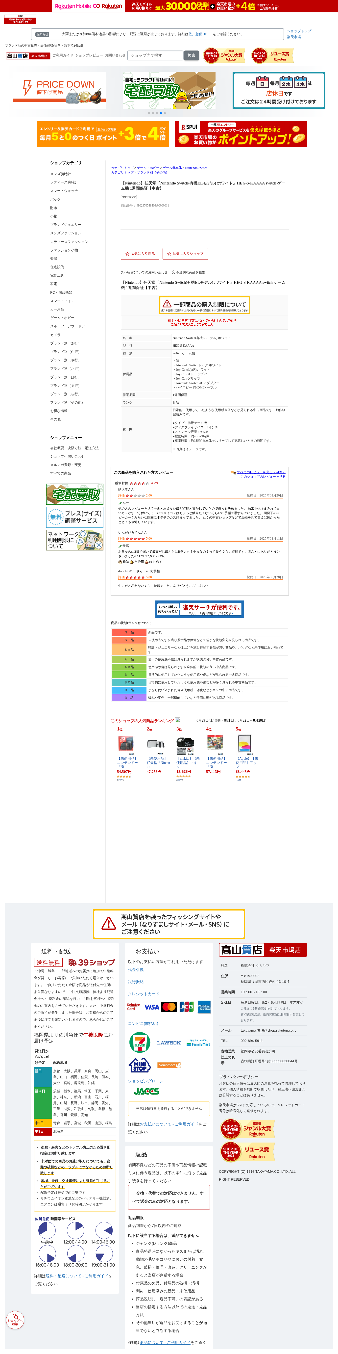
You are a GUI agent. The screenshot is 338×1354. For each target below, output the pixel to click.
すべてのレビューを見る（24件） (261, 472)
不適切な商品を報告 (190, 272)
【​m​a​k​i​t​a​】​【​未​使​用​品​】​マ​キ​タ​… (188, 763)
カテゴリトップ (122, 168)
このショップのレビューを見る (263, 476)
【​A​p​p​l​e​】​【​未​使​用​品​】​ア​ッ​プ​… (247, 763)
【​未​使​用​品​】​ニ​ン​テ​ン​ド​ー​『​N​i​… (127, 763)
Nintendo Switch (196, 168)
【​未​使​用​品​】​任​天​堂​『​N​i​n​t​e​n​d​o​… (158, 763)
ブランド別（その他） (153, 172)
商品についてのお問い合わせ (147, 272)
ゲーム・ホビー (148, 168)
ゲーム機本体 (172, 168)
